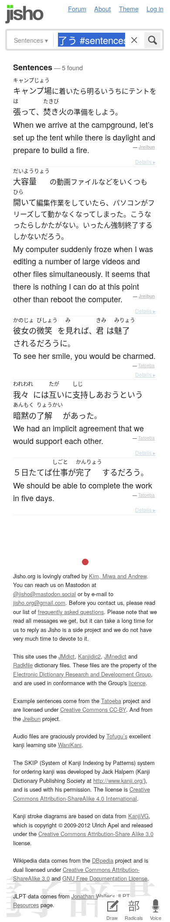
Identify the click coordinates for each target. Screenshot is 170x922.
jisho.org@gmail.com (39, 602)
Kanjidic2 (89, 656)
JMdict (66, 656)
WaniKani (70, 745)
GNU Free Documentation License (104, 878)
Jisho (24, 14)
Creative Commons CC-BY (93, 709)
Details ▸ (145, 161)
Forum (77, 8)
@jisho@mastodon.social (44, 594)
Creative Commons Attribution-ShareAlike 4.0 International (81, 793)
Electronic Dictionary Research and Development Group (82, 674)
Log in (154, 8)
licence (137, 683)
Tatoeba (146, 365)
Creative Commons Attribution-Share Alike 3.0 (95, 834)
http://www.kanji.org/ (118, 780)
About (102, 8)
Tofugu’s (116, 736)
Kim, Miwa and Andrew (117, 576)
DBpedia (102, 860)
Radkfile (23, 665)
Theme (129, 8)
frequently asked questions (71, 612)
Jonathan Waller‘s (93, 896)
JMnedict (115, 656)
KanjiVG (138, 816)
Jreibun (147, 147)
